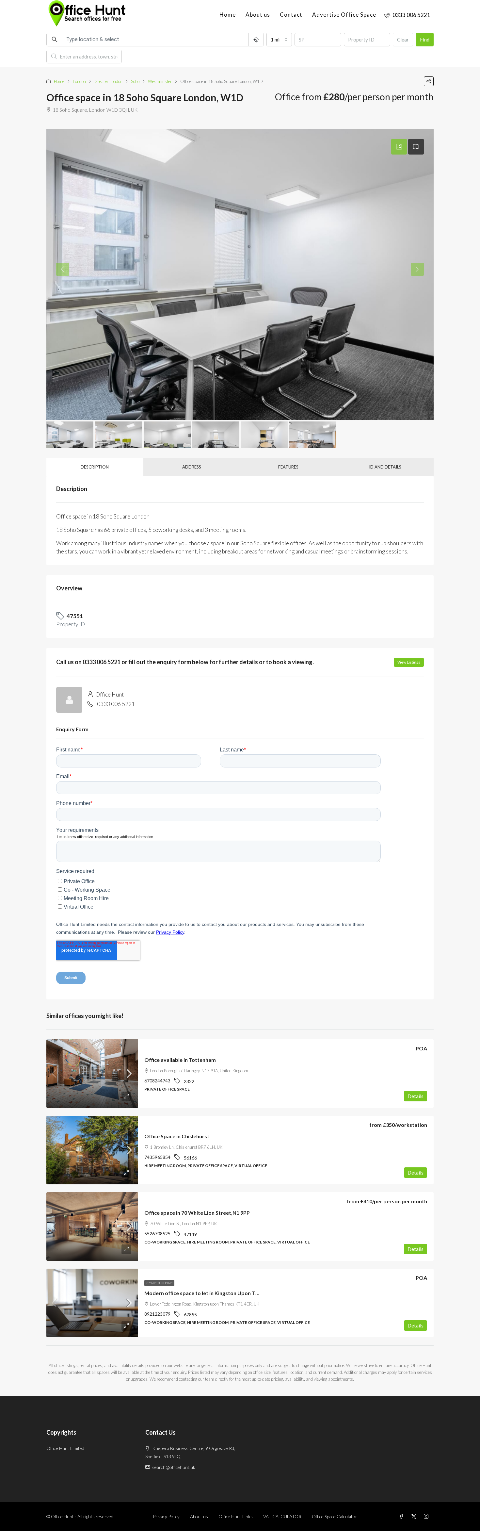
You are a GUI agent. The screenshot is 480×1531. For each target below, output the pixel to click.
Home (227, 14)
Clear (403, 39)
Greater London (108, 81)
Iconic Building (159, 1283)
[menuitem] (407, 15)
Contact (291, 14)
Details (416, 1096)
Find (424, 39)
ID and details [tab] (385, 466)
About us (258, 14)
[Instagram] (427, 1516)
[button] (429, 81)
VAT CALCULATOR (282, 1516)
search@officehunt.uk (173, 1467)
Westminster (160, 81)
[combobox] (279, 39)
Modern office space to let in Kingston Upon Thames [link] (207, 1293)
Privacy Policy (166, 1516)
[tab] (399, 147)
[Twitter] (415, 1516)
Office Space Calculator (334, 1516)
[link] (92, 1073)
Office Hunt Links (235, 1516)
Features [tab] (288, 466)
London (79, 81)
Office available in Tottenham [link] (180, 1060)
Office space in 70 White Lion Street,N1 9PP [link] (197, 1213)
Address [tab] (191, 466)
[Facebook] (402, 1516)
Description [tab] (95, 466)
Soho (135, 81)
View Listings (408, 662)
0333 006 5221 (116, 703)
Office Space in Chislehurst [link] (176, 1136)
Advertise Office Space (344, 14)
